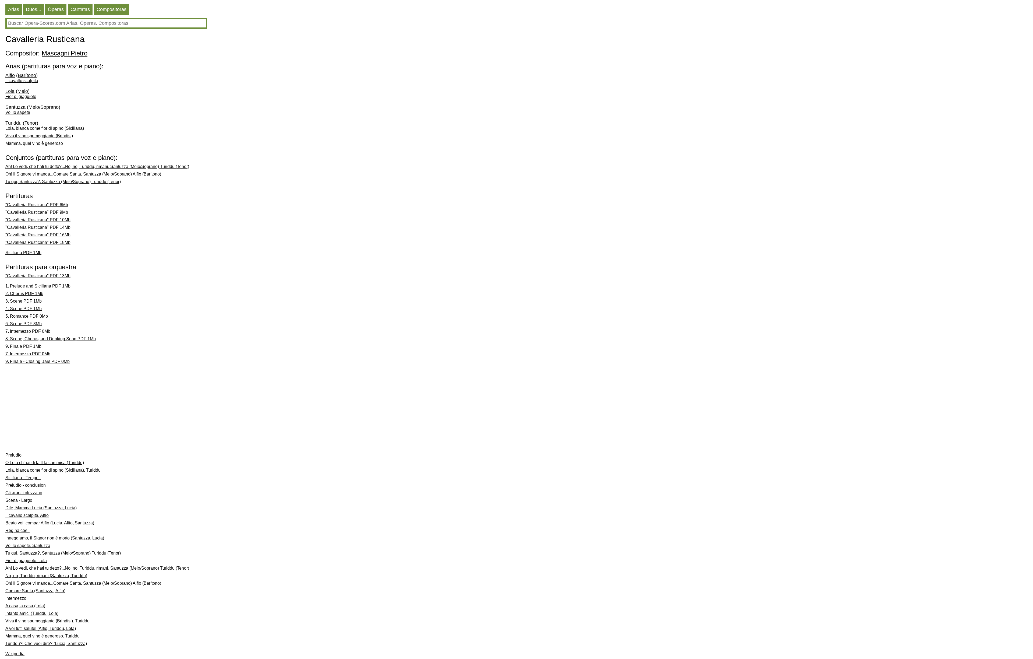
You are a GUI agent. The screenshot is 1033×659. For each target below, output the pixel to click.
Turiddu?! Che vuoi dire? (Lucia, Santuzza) (46, 643)
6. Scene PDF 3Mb (23, 323)
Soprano (49, 107)
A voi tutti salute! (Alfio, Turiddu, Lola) (40, 628)
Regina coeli (17, 530)
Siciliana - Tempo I (23, 477)
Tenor (30, 123)
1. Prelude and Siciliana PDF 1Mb (37, 286)
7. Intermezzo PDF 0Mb (27, 331)
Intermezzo (15, 598)
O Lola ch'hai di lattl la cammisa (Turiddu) (44, 462)
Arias (13, 9)
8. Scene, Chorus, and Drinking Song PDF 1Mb (50, 338)
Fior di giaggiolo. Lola (26, 560)
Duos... (33, 9)
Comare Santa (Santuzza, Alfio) (35, 590)
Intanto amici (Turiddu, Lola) (31, 613)
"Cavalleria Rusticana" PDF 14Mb (37, 227)
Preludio (13, 455)
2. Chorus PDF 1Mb (24, 293)
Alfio (10, 75)
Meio (22, 91)
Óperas (56, 9)
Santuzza (15, 107)
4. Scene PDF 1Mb (23, 308)
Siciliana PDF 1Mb (23, 252)
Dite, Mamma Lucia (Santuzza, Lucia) (41, 508)
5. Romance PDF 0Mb (26, 316)
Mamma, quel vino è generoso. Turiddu (42, 636)
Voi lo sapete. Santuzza (27, 545)
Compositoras (111, 9)
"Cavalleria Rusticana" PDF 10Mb (37, 220)
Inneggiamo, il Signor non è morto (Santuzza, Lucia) (54, 538)
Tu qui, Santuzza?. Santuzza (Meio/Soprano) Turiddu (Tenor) (63, 181)
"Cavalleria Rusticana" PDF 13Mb (37, 276)
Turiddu (13, 123)
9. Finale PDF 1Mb (23, 346)
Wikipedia (14, 653)
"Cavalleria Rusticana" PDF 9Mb (36, 212)
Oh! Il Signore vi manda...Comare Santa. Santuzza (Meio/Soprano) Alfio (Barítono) (83, 174)
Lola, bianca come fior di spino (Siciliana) (44, 128)
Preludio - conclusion (25, 485)
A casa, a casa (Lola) (25, 606)
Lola (10, 91)
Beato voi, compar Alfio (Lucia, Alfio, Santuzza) (49, 523)
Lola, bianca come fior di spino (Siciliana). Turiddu (53, 470)
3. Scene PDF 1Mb (23, 301)
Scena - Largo (18, 500)
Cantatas (80, 9)
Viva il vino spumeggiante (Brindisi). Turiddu (47, 621)
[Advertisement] (136, 409)
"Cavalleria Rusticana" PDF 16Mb (37, 235)
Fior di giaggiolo (20, 96)
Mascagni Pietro (64, 53)
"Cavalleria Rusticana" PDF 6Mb (36, 204)
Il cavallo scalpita (21, 80)
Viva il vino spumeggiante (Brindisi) (39, 136)
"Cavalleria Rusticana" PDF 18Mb (37, 242)
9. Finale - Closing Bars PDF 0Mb (37, 361)
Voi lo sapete (17, 112)
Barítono (27, 75)
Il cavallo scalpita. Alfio (27, 515)
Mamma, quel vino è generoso (34, 143)
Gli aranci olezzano (23, 492)
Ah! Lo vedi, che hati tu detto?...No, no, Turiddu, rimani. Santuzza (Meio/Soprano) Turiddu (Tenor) (97, 166)
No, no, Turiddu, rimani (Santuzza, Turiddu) (46, 575)
